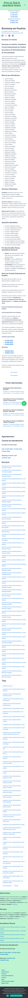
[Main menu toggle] (24, 5)
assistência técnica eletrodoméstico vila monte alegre (13, 876)
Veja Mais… (15, 904)
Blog (3, 979)
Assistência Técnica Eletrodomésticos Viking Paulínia (14, 942)
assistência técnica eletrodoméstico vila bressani (13, 867)
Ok (7, 995)
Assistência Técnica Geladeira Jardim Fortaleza (13, 421)
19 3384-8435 (18, 449)
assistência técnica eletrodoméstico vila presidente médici (13, 881)
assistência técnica (7, 686)
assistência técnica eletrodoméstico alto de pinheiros (14, 689)
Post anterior (14, 372)
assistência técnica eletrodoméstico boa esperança (13, 712)
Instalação (5, 391)
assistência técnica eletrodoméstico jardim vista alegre (13, 743)
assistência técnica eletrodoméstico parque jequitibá (12, 801)
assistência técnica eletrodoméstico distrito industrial (14, 738)
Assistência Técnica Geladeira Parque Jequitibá (13, 410)
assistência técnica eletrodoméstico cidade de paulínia (14, 728)
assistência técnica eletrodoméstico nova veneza (13, 772)
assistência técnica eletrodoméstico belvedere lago (12, 704)
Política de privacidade (8, 981)
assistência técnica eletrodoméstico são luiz (13, 857)
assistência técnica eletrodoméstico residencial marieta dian (12, 833)
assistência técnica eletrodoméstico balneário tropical (12, 694)
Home (3, 970)
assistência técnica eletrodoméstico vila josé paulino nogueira (13, 872)
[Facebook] (2, 35)
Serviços (4, 973)
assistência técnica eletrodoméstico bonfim (14, 716)
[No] (26, 992)
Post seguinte (14, 375)
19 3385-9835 (9, 449)
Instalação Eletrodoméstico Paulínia (12, 388)
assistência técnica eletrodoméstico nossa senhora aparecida (13, 762)
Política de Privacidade (16, 995)
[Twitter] (6, 35)
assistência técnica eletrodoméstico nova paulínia (13, 767)
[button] (24, 403)
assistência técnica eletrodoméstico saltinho (12, 838)
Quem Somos (5, 972)
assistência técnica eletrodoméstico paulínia (12, 810)
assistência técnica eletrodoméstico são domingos (13, 852)
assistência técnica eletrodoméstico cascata (12, 720)
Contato (4, 977)
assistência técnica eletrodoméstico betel (13, 708)
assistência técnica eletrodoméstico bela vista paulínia (13, 699)
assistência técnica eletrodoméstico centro (13, 724)
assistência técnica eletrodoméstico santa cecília (13, 843)
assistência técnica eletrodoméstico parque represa (12, 805)
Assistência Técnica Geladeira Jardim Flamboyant (13, 399)
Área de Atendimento (7, 975)
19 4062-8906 (6, 451)
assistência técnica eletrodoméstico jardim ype (13, 747)
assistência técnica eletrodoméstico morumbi (12, 757)
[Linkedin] (13, 35)
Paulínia (16, 885)
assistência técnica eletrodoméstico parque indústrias (12, 796)
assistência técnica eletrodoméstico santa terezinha (13, 847)
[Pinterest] (9, 35)
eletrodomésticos (7, 885)
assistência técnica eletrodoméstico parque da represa (12, 791)
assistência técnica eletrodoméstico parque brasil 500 (12, 781)
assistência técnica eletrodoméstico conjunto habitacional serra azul (12, 733)
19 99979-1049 (6, 458)
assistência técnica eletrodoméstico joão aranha (13, 752)
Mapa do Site (5, 983)
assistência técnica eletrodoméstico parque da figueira (12, 786)
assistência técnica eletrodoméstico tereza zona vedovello (13, 862)
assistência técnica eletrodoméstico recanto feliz (12, 820)
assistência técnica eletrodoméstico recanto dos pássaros (12, 815)
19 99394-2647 (12, 455)
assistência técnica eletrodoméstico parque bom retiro (12, 776)
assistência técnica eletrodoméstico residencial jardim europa (12, 828)
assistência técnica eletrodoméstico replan (13, 824)
